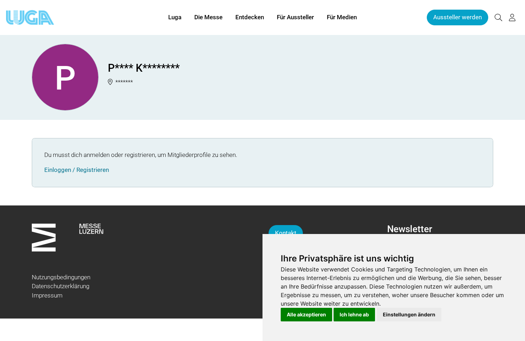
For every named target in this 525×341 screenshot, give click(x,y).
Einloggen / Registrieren (76, 169)
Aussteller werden (457, 17)
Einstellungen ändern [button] (409, 314)
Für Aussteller (295, 17)
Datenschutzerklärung (60, 286)
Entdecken (249, 17)
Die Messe (208, 17)
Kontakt (285, 232)
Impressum (47, 295)
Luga (174, 17)
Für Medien (342, 17)
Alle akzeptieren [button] (306, 314)
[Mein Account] (512, 18)
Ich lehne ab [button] (354, 314)
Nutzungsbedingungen (61, 277)
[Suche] (498, 18)
